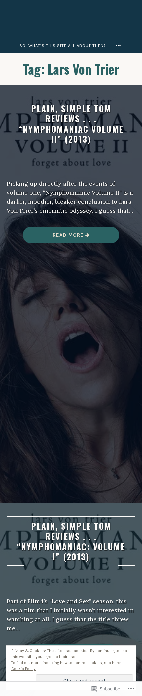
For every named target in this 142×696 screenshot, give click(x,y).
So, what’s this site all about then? (62, 45)
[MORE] (119, 45)
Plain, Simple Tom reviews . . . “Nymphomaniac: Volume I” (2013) (71, 541)
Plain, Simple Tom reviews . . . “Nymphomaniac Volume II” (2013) (71, 123)
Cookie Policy (23, 668)
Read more (54, 237)
